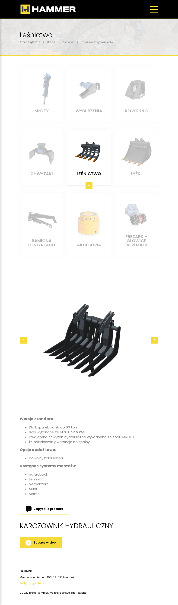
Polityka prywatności (33, 583)
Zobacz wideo (45, 542)
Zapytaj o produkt (48, 509)
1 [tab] (89, 413)
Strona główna (30, 42)
